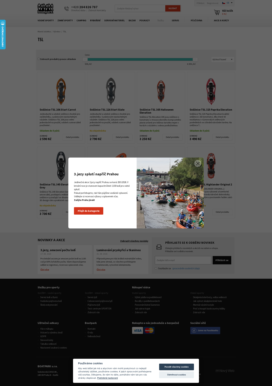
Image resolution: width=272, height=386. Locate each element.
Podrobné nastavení (107, 378)
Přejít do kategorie (88, 210)
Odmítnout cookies (176, 374)
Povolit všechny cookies (176, 367)
